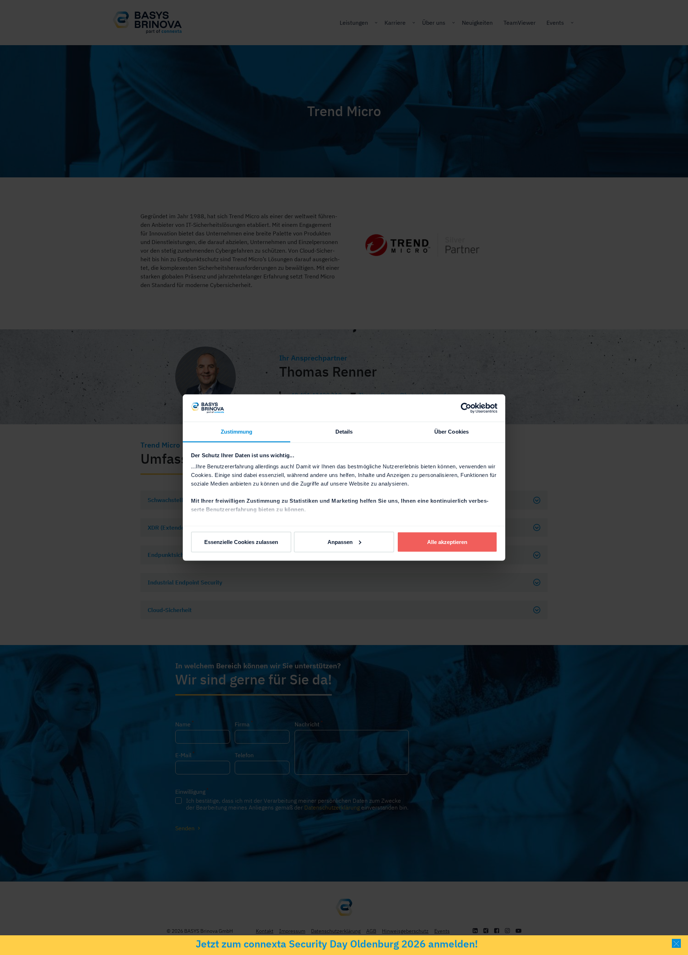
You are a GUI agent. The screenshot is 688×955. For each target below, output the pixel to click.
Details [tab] (344, 432)
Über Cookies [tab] (451, 432)
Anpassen (340, 542)
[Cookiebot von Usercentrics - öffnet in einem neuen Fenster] (466, 407)
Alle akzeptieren (447, 542)
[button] (676, 943)
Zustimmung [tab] (237, 432)
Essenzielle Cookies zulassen (241, 542)
